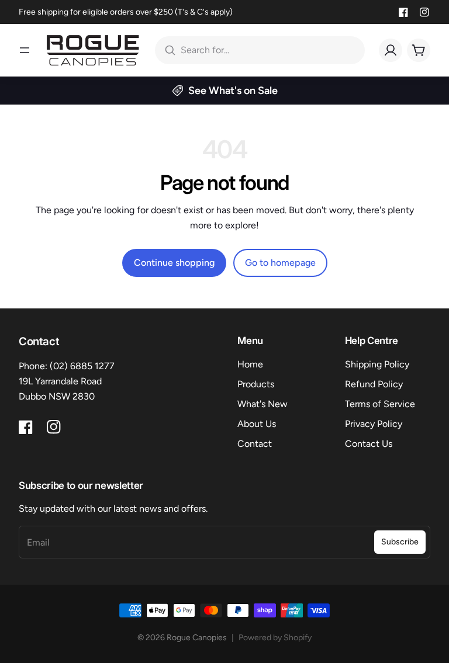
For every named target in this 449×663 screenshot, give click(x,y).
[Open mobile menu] (24, 50)
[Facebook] (403, 12)
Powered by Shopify (275, 638)
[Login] (390, 50)
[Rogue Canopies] (92, 50)
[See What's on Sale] (224, 91)
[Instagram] (424, 12)
